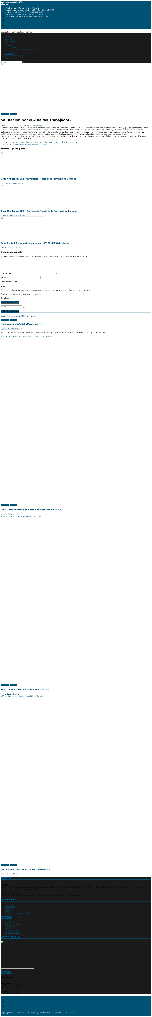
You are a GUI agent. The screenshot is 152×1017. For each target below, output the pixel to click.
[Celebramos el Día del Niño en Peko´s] (18, 316)
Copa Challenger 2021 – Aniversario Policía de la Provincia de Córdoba (39, 211)
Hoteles (13, 47)
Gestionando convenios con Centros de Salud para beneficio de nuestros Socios (41, 142)
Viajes (12, 52)
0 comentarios (36, 126)
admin (26, 126)
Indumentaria (11, 931)
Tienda (8, 58)
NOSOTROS (10, 37)
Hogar (8, 928)
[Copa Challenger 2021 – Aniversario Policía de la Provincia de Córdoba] (22, 206)
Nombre (5, 277)
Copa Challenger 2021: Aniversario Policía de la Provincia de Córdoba (38, 179)
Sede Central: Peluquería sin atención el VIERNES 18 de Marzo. (35, 243)
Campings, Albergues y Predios (23, 49)
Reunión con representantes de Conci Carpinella (28, 144)
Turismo (9, 45)
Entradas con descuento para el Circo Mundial (25, 14)
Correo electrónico (9, 282)
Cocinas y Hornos (13, 924)
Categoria (5, 114)
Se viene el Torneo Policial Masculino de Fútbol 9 (26, 16)
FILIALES (9, 43)
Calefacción (10, 922)
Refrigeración (11, 926)
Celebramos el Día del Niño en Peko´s (22, 8)
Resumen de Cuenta (14, 56)
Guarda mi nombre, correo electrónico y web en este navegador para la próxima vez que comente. (47, 290)
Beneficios (10, 41)
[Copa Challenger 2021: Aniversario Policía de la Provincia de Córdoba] (22, 174)
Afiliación (9, 39)
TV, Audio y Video (12, 933)
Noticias (13, 114)
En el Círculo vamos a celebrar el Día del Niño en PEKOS (29, 10)
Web (3, 286)
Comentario (7, 273)
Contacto (9, 54)
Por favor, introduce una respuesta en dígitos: (21, 294)
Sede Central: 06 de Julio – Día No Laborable (24, 12)
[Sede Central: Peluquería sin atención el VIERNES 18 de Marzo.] (22, 239)
